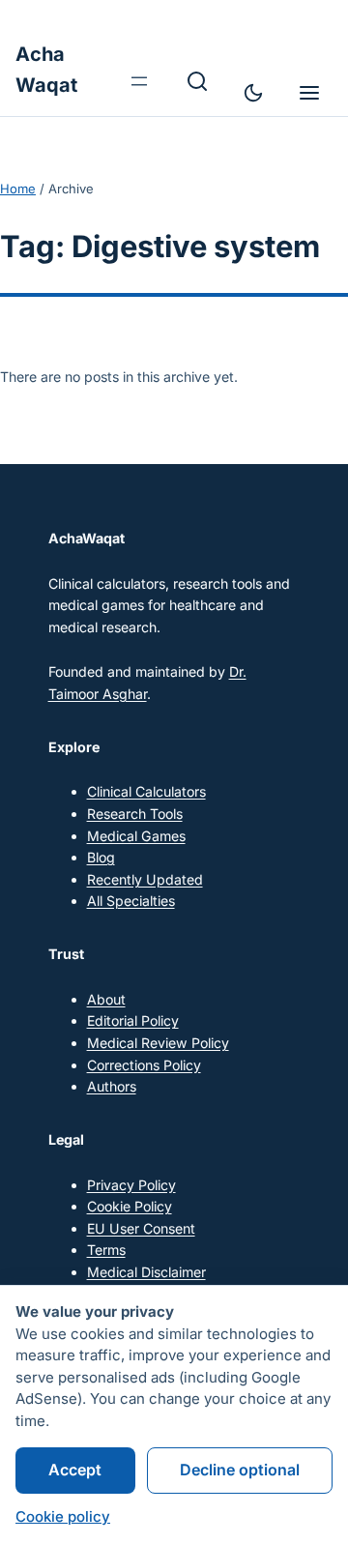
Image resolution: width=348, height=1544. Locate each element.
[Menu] (309, 93)
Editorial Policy (133, 1020)
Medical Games (136, 836)
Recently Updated (145, 879)
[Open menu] (139, 81)
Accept (75, 1469)
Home (18, 188)
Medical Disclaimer (146, 1272)
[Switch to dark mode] (253, 93)
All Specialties (131, 900)
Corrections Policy (144, 1065)
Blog (101, 857)
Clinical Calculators (146, 791)
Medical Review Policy (158, 1042)
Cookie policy (62, 1516)
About (106, 999)
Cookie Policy (129, 1206)
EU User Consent (141, 1228)
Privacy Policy (131, 1185)
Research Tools (135, 813)
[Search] (197, 81)
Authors (111, 1086)
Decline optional (240, 1469)
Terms (106, 1249)
